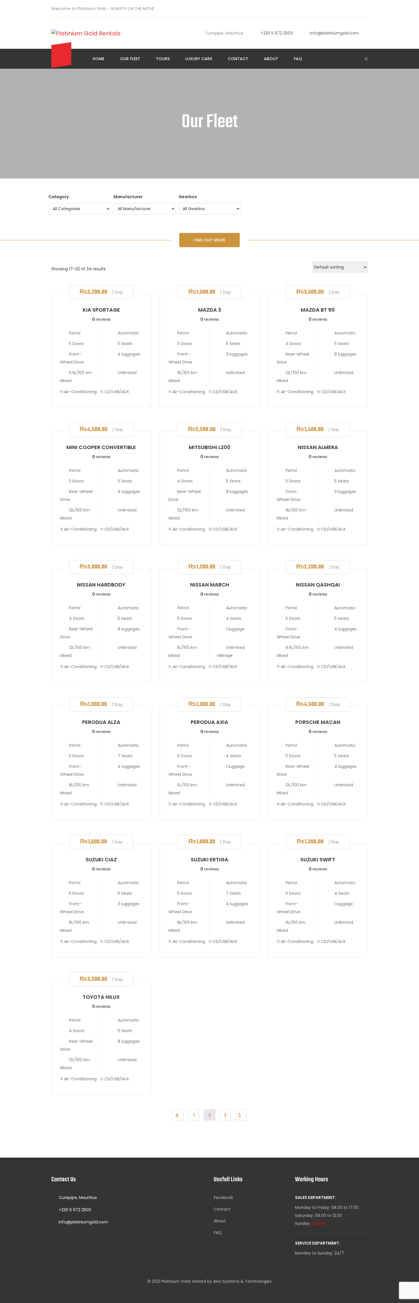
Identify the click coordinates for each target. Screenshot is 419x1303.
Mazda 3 (209, 309)
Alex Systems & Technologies (242, 1281)
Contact (238, 59)
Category (58, 197)
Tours (163, 59)
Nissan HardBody (101, 584)
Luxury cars (198, 59)
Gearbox (187, 197)
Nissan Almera (318, 447)
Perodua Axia (209, 722)
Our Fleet (130, 59)
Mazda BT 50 (318, 309)
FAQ (298, 59)
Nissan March (209, 584)
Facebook (223, 1197)
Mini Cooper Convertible (101, 447)
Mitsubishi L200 (210, 447)
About (271, 59)
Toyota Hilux (101, 996)
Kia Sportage (101, 309)
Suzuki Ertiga (209, 859)
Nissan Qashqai (318, 584)
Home (98, 59)
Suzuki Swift (317, 859)
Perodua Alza (101, 722)
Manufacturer (128, 197)
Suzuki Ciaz (101, 859)
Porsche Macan (317, 722)
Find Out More (209, 240)
